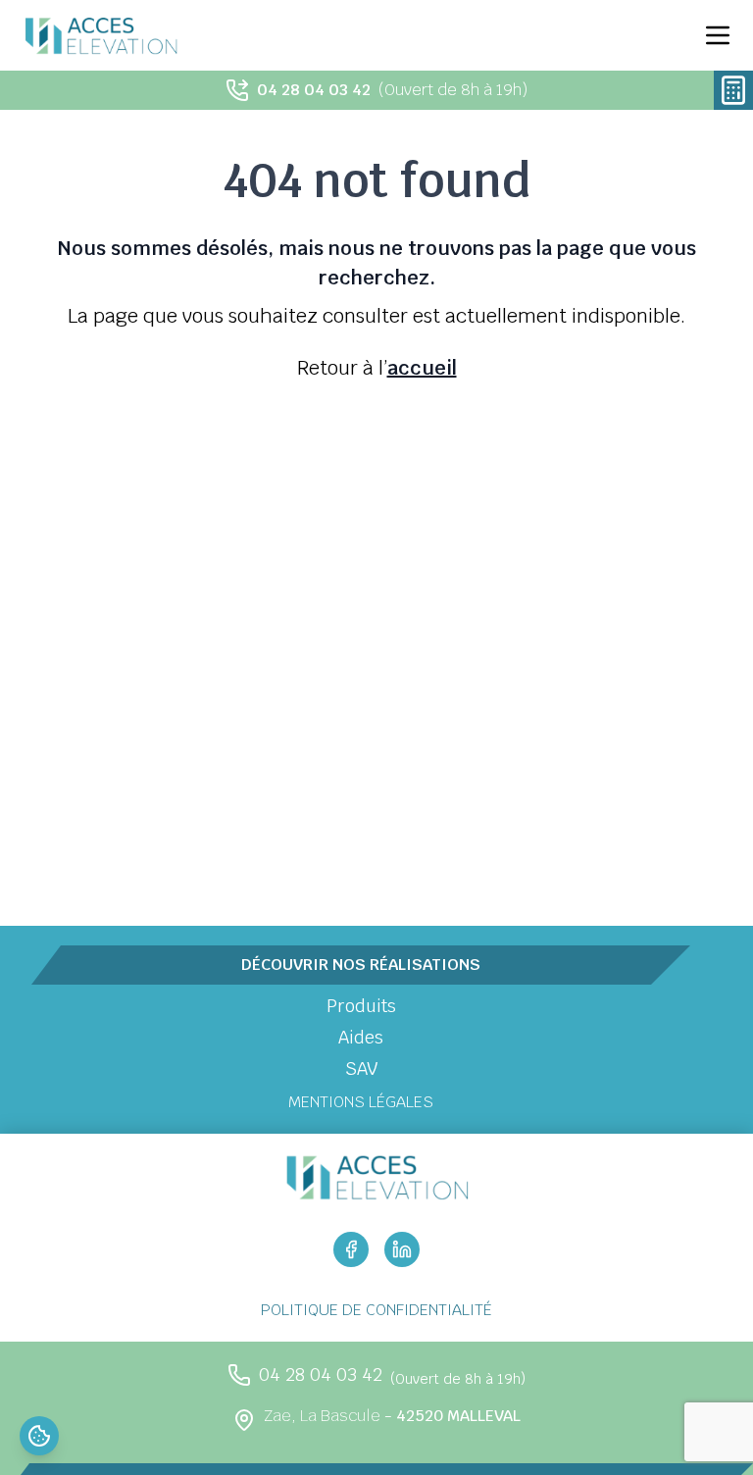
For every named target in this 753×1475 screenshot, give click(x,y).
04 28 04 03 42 (314, 89)
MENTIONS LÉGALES (360, 1102)
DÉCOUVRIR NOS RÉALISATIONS (360, 964)
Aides (360, 1037)
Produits (361, 1005)
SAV (361, 1068)
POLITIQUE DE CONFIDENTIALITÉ (376, 1309)
